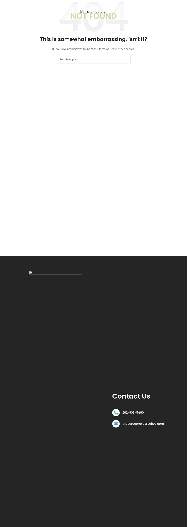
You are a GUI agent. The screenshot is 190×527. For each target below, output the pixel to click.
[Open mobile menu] (23, 12)
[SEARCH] (126, 59)
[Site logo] (93, 11)
